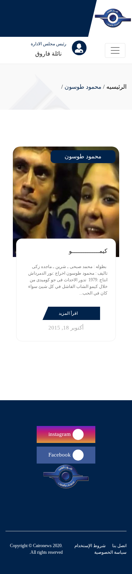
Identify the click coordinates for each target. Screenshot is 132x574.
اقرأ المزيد (69, 313)
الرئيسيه (116, 87)
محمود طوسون (83, 87)
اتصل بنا (118, 545)
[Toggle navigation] (115, 50)
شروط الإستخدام (90, 545)
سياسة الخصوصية (110, 552)
